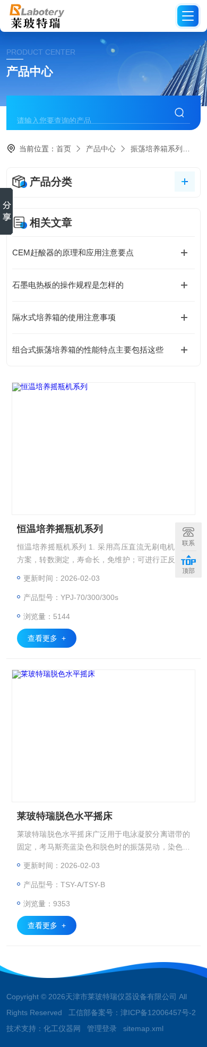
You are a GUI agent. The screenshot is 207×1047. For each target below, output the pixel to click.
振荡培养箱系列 (157, 148)
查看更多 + (47, 638)
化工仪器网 (62, 1028)
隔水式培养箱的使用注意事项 (64, 317)
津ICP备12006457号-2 (158, 1012)
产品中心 (101, 148)
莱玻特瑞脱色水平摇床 (65, 816)
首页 (63, 148)
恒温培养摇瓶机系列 (60, 529)
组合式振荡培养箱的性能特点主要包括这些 (87, 349)
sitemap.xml (143, 1028)
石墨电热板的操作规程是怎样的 (68, 284)
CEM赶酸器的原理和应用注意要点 (73, 252)
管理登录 (102, 1028)
